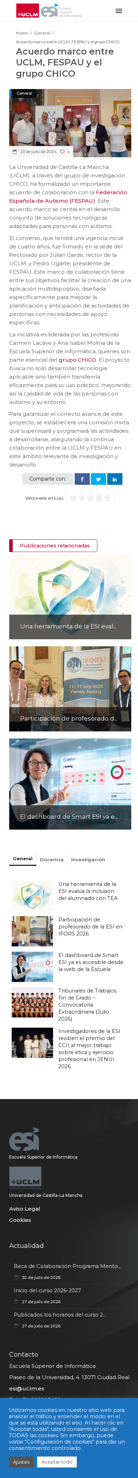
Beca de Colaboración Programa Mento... (67, 1266)
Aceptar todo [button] (57, 1462)
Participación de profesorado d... (68, 718)
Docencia (52, 859)
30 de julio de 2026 (41, 1277)
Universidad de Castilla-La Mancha (45, 1195)
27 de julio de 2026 (41, 1301)
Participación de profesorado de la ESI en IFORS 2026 (90, 926)
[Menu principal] (119, 10)
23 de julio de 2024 (38, 151)
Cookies (20, 1220)
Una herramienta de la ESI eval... (68, 626)
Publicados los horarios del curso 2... (60, 1315)
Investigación (88, 859)
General (42, 33)
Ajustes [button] (21, 1462)
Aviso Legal (24, 1208)
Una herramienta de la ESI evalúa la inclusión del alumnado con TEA (88, 891)
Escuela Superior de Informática (43, 1157)
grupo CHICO (77, 359)
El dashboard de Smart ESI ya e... (69, 816)
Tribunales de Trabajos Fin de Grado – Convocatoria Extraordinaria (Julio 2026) (87, 1005)
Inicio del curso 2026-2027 (47, 1290)
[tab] (22, 859)
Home (22, 33)
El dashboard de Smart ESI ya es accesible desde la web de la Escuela (90, 962)
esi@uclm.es (26, 1388)
